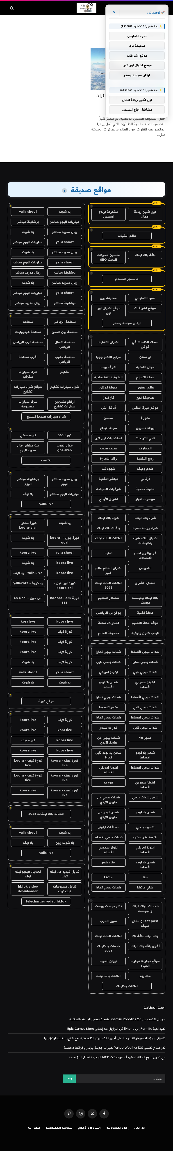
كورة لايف (64, 632)
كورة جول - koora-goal (64, 540)
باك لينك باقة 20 (145, 936)
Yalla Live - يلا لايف (27, 573)
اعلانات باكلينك (127, 986)
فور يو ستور (108, 727)
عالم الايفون (145, 387)
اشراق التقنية (108, 342)
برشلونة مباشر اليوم (28, 481)
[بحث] (12, 8)
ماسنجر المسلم (127, 279)
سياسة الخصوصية (59, 1128)
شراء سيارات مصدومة (27, 404)
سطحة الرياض (65, 322)
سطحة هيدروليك (28, 332)
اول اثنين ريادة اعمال (145, 214)
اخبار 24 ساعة (108, 623)
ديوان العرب (108, 961)
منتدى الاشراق (145, 583)
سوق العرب (108, 921)
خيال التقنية (145, 367)
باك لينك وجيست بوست (145, 600)
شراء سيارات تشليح (64, 387)
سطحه (28, 322)
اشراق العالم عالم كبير (108, 570)
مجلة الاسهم (145, 377)
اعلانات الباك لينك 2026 (108, 585)
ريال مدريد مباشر (64, 232)
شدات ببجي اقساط (145, 652)
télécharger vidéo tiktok (46, 901)
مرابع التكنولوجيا (108, 357)
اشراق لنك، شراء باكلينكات (145, 540)
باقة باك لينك (145, 255)
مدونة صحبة (145, 489)
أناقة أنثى (108, 408)
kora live (28, 621)
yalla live (46, 504)
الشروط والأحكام (89, 1128)
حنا (145, 877)
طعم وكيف (145, 469)
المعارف (145, 448)
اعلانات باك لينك (108, 976)
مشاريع (145, 976)
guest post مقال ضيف (145, 923)
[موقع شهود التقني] (86, 8)
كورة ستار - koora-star (28, 525)
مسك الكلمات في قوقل (145, 344)
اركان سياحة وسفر (127, 323)
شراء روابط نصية (145, 528)
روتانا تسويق (145, 428)
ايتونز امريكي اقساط (108, 769)
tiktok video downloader (28, 888)
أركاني (145, 479)
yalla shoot (28, 211)
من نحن (139, 1128)
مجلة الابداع (108, 428)
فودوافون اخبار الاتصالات (145, 555)
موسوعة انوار (145, 499)
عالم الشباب (127, 236)
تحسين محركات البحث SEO (108, 257)
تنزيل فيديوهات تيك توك (64, 888)
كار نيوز (108, 397)
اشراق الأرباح (108, 499)
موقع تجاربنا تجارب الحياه (145, 963)
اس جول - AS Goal (28, 598)
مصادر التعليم (108, 598)
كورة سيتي (28, 435)
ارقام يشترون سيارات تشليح (64, 404)
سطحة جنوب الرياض (65, 359)
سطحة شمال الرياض (65, 344)
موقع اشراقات (145, 308)
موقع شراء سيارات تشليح (28, 389)
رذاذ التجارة (108, 458)
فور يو (108, 782)
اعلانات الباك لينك (108, 538)
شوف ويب (108, 367)
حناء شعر (108, 862)
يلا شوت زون (64, 843)
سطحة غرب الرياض (28, 342)
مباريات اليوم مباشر (64, 222)
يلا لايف (46, 460)
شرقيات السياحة (108, 489)
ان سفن (145, 357)
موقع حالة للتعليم (145, 623)
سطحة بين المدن (64, 332)
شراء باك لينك (145, 518)
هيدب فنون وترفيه (145, 633)
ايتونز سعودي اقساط (145, 684)
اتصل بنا (34, 1128)
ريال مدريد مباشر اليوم (64, 481)
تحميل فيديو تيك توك (28, 874)
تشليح (64, 372)
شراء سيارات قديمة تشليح (46, 416)
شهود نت (108, 469)
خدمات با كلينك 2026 (108, 948)
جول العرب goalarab (65, 447)
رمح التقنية (145, 458)
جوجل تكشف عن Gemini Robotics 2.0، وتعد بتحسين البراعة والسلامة (117, 1019)
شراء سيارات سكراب (27, 374)
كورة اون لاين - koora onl (64, 585)
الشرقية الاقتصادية (108, 377)
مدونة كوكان (108, 387)
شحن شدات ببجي (145, 797)
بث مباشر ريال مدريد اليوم (28, 447)
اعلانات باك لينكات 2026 (46, 814)
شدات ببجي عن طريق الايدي (108, 740)
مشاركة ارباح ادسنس (108, 214)
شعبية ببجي (145, 827)
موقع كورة (46, 701)
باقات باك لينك (108, 528)
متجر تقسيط (108, 707)
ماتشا (108, 877)
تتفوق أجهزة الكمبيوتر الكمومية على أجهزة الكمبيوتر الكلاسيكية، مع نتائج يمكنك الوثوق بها (104, 1038)
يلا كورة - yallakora (28, 583)
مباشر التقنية (108, 479)
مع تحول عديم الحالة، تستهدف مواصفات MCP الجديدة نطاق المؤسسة (117, 1057)
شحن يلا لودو (145, 812)
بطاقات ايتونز (108, 827)
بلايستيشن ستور (145, 837)
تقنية (108, 553)
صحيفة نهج (145, 397)
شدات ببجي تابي (108, 662)
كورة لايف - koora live (64, 762)
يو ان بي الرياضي (108, 613)
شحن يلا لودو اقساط (108, 684)
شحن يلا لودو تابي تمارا (108, 755)
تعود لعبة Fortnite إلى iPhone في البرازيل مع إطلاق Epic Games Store (116, 1029)
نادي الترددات (145, 438)
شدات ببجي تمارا (108, 652)
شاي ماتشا (145, 887)
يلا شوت (65, 211)
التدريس (145, 568)
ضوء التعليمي (145, 298)
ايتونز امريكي (108, 672)
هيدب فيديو (108, 448)
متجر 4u (145, 738)
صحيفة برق (108, 298)
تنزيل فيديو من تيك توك (64, 874)
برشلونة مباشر (28, 222)
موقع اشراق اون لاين (108, 310)
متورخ (145, 418)
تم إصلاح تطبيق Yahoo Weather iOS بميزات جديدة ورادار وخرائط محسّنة (114, 1048)
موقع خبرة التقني (145, 408)
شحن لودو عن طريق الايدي (108, 814)
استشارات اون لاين (108, 438)
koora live (28, 553)
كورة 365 (64, 435)
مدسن (108, 418)
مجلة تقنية (145, 613)
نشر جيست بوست (108, 906)
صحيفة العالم (108, 633)
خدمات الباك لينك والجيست (145, 908)
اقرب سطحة (27, 357)
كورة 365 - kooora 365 (64, 600)
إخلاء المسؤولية (117, 1128)
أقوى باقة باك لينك (145, 946)
